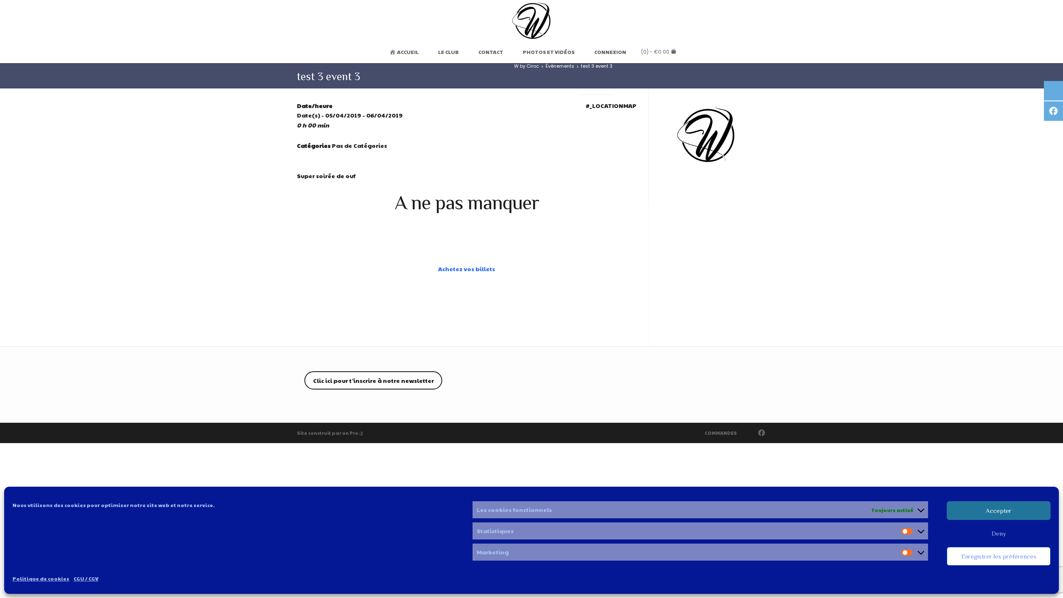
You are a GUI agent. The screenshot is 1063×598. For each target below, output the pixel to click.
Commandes (721, 433)
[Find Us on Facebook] (761, 433)
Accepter (999, 510)
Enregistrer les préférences (998, 556)
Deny (999, 533)
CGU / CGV (85, 578)
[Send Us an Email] (749, 433)
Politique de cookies (40, 578)
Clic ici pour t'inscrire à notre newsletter (373, 380)
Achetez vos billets (466, 269)
